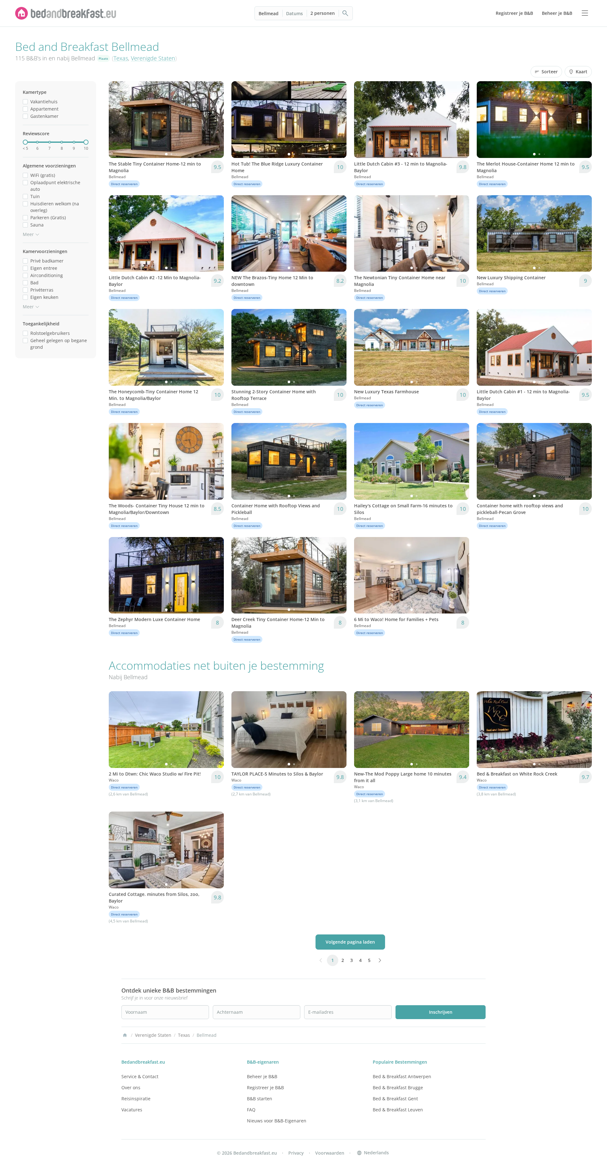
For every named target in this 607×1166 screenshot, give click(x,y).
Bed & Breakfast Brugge (398, 1087)
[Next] (215, 119)
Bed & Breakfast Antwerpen (402, 1076)
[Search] (346, 13)
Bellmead (269, 13)
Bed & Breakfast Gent (395, 1099)
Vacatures (131, 1110)
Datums (294, 13)
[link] (65, 13)
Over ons (130, 1087)
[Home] (124, 1035)
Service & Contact (139, 1076)
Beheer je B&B (262, 1076)
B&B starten (259, 1099)
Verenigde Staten (153, 58)
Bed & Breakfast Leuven (398, 1110)
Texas (120, 58)
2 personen (322, 13)
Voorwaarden (329, 1153)
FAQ (251, 1110)
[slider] (25, 142)
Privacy (296, 1153)
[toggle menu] (585, 13)
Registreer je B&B (265, 1087)
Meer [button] (28, 234)
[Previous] (117, 119)
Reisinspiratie (135, 1099)
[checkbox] (25, 101)
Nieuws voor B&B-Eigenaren (276, 1121)
